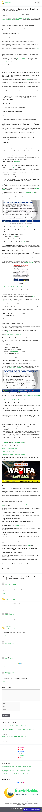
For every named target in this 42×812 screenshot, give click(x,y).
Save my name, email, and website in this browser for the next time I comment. (18, 712)
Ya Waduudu (22, 357)
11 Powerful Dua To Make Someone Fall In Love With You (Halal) (15, 725)
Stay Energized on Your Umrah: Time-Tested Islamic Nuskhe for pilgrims (16, 766)
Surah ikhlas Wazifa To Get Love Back (24, 226)
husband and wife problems (7, 19)
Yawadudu (9, 241)
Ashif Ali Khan (8, 597)
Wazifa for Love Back (21, 58)
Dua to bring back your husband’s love (15, 367)
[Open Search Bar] (35, 2)
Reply (4, 593)
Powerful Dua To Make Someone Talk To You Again (12, 733)
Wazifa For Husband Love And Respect (12, 421)
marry (5, 61)
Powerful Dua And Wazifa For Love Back (23, 18)
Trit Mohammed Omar (9, 672)
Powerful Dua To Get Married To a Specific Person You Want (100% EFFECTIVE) (18, 729)
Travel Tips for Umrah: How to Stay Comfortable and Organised (15, 773)
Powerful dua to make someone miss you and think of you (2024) (15, 740)
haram (29, 545)
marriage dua (18, 19)
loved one (28, 79)
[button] (32, 809)
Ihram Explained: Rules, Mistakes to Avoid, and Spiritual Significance (16, 770)
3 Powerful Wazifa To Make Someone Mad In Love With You (14, 736)
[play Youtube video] (21, 472)
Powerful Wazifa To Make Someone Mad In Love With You (15, 399)
